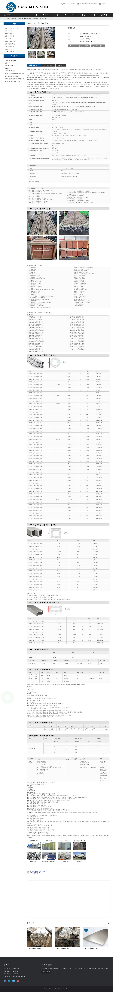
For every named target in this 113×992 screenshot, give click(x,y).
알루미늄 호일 (8, 33)
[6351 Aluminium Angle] (39, 936)
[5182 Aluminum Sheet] (95, 936)
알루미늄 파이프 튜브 (24, 18)
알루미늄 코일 (8, 30)
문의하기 (103, 15)
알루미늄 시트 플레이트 (11, 28)
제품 (8, 18)
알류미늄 (14, 18)
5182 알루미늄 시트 (91, 948)
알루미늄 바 (8, 38)
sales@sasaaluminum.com (16, 73)
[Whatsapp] (7, 697)
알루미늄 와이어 (9, 52)
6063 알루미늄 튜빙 (63, 948)
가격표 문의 (46, 971)
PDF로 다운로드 (99, 46)
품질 (83, 15)
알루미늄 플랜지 (9, 46)
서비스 (74, 15)
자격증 (92, 15)
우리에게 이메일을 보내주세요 (79, 46)
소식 (65, 15)
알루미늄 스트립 (9, 36)
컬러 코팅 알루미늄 (10, 44)
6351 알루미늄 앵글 (35, 948)
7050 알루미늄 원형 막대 (38, 871)
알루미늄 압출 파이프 (39, 18)
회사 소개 (46, 15)
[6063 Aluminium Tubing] (67, 936)
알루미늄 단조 (8, 49)
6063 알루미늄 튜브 (35, 873)
